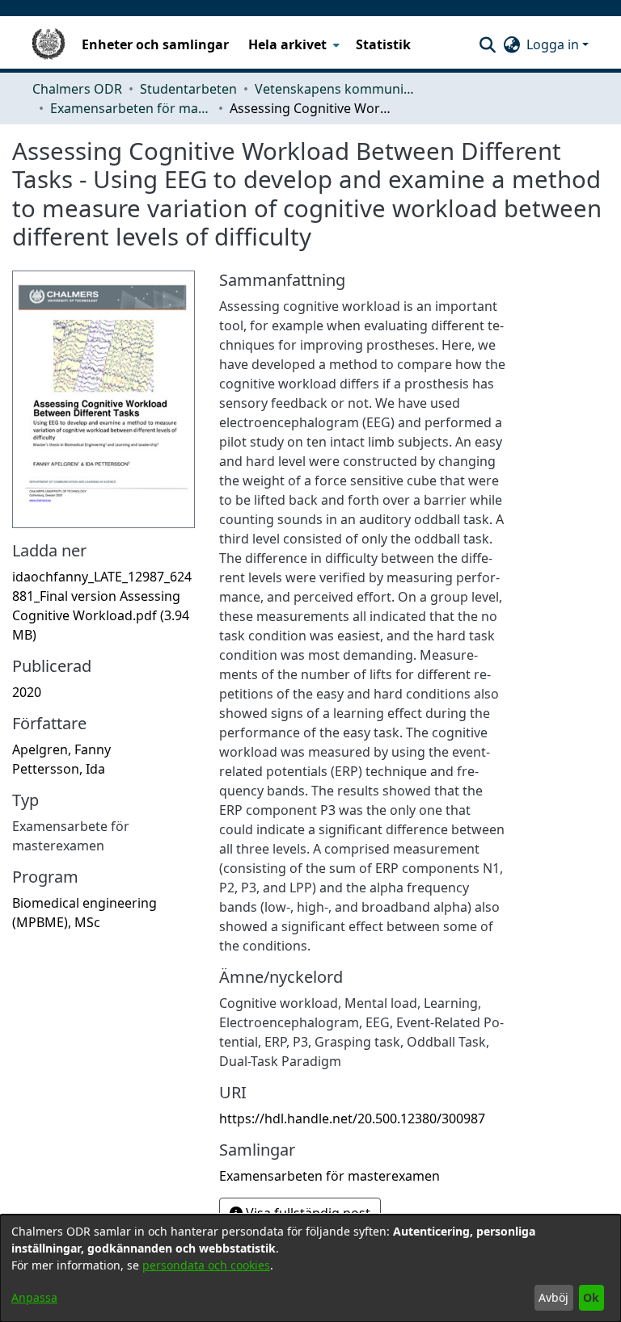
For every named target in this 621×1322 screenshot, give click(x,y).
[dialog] (310, 1268)
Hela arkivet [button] (287, 44)
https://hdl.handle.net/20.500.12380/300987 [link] (352, 1118)
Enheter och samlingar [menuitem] (155, 44)
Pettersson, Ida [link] (58, 769)
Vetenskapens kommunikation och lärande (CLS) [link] (335, 89)
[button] (487, 44)
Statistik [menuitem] (383, 44)
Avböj (553, 1297)
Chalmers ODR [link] (77, 89)
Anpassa (34, 1297)
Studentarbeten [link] (188, 89)
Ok (591, 1297)
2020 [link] (26, 692)
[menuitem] (292, 44)
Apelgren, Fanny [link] (61, 749)
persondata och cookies (206, 1265)
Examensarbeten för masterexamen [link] (131, 108)
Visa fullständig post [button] (306, 1213)
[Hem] (48, 44)
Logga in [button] (554, 44)
